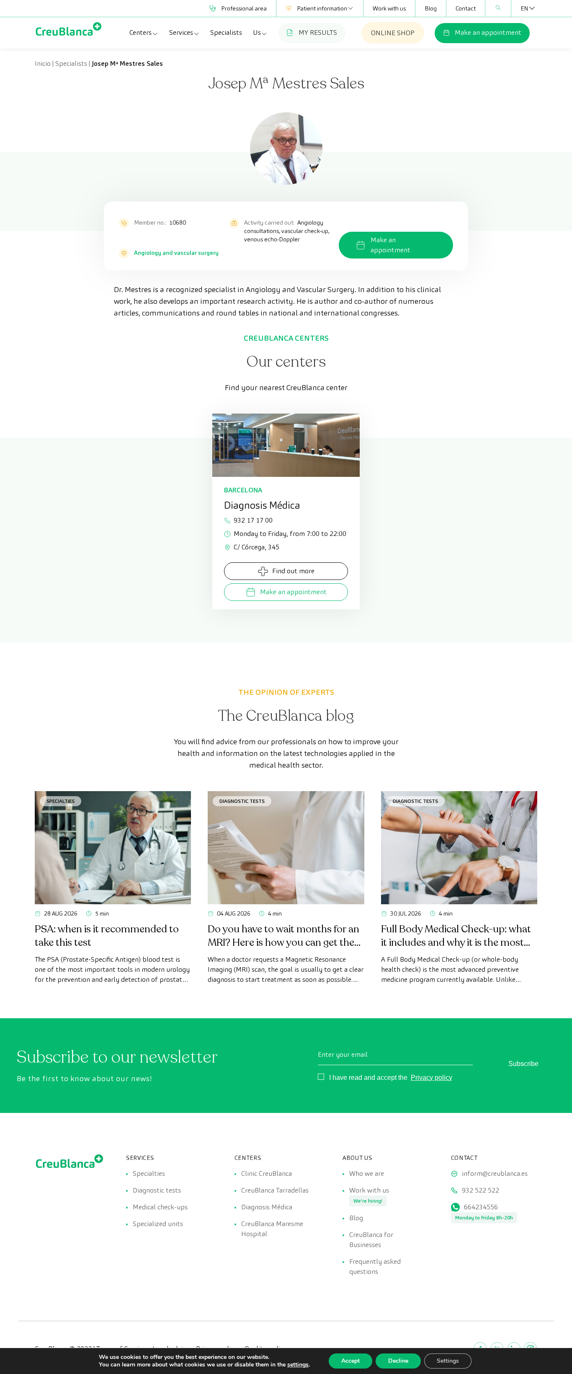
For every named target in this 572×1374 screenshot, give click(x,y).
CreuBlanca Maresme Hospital (272, 1228)
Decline (398, 1361)
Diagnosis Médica (266, 1207)
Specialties (60, 801)
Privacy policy (431, 1077)
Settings (448, 1361)
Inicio (43, 63)
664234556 (481, 1207)
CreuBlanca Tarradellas (275, 1190)
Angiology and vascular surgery (176, 252)
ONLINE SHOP (393, 32)
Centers (140, 32)
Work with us (389, 8)
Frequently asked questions (375, 1266)
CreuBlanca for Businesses (371, 1239)
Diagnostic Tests (242, 801)
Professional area (244, 8)
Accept (350, 1361)
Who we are (366, 1173)
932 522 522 (480, 1190)
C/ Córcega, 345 (256, 547)
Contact (466, 8)
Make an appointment (488, 32)
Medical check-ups (160, 1207)
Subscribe (523, 1063)
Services (181, 32)
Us (257, 32)
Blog (431, 8)
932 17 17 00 (253, 520)
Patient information (322, 8)
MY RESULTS (318, 32)
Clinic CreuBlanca (266, 1173)
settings (298, 1365)
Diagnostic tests (157, 1190)
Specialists (226, 32)
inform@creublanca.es (495, 1173)
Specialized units (158, 1223)
